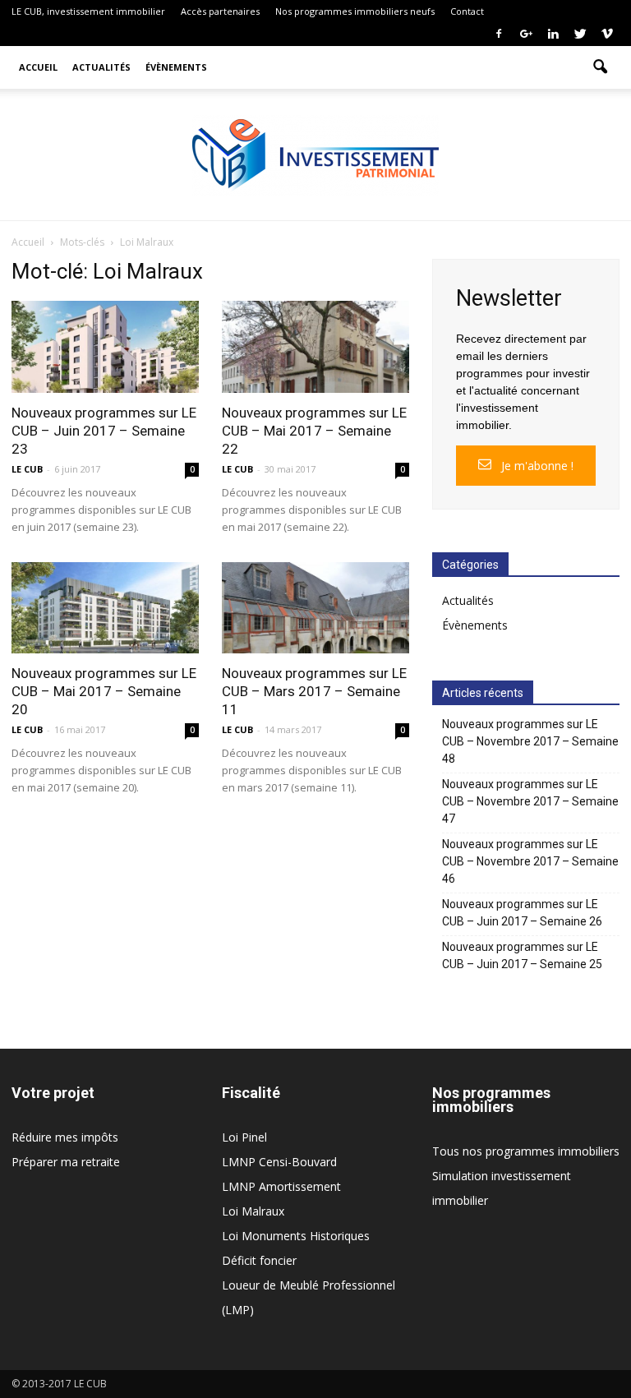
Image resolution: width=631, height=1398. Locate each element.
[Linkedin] (553, 34)
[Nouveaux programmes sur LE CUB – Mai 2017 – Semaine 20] (105, 608)
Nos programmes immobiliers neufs (355, 11)
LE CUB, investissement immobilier (88, 11)
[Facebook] (498, 34)
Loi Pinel (244, 1137)
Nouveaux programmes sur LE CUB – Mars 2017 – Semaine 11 (314, 691)
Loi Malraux (253, 1211)
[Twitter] (580, 34)
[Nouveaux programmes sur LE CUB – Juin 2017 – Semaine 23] (105, 347)
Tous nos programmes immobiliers (525, 1151)
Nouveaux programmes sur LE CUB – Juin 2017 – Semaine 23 (104, 430)
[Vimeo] (607, 34)
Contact (467, 11)
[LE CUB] (315, 155)
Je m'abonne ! (535, 465)
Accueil (38, 67)
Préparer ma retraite (66, 1162)
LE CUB (27, 469)
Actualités (101, 67)
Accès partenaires (220, 11)
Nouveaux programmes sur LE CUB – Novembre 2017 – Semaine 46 (530, 861)
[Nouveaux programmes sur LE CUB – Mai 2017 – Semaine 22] (315, 347)
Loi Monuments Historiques (296, 1235)
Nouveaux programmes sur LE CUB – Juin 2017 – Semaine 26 (522, 912)
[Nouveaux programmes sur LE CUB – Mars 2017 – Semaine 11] (315, 608)
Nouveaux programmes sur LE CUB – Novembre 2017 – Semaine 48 (530, 741)
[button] (599, 67)
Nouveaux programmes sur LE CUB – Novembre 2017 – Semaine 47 (530, 801)
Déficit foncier (259, 1260)
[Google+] (526, 34)
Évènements (176, 67)
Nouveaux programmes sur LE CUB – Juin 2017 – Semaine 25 (522, 955)
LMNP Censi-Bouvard (279, 1162)
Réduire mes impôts (65, 1137)
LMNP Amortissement (281, 1186)
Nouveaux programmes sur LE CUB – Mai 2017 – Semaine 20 (104, 691)
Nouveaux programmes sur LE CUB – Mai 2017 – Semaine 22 (314, 430)
